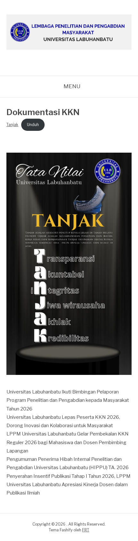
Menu (72, 86)
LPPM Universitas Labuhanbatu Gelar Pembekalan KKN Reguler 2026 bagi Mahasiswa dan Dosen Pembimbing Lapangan (67, 442)
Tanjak (12, 124)
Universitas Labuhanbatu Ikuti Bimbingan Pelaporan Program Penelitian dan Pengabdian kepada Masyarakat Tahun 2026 (67, 400)
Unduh (33, 124)
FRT (85, 530)
